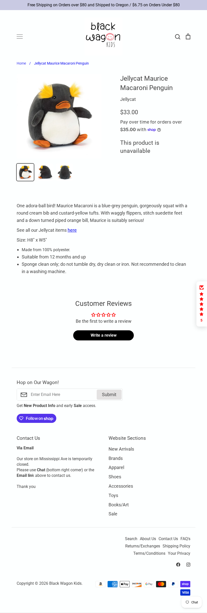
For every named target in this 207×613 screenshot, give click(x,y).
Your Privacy (179, 553)
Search (131, 539)
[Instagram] (188, 565)
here (72, 230)
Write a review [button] (104, 335)
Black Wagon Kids (65, 583)
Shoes (115, 476)
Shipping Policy (176, 546)
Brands (116, 458)
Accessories (121, 486)
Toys (113, 495)
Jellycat (128, 99)
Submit (109, 394)
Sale (113, 513)
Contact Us (168, 539)
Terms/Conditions (149, 553)
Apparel (116, 467)
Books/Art (119, 504)
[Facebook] (178, 565)
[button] (201, 304)
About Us (148, 539)
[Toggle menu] (19, 36)
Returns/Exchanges (142, 546)
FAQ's (185, 539)
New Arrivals (121, 449)
